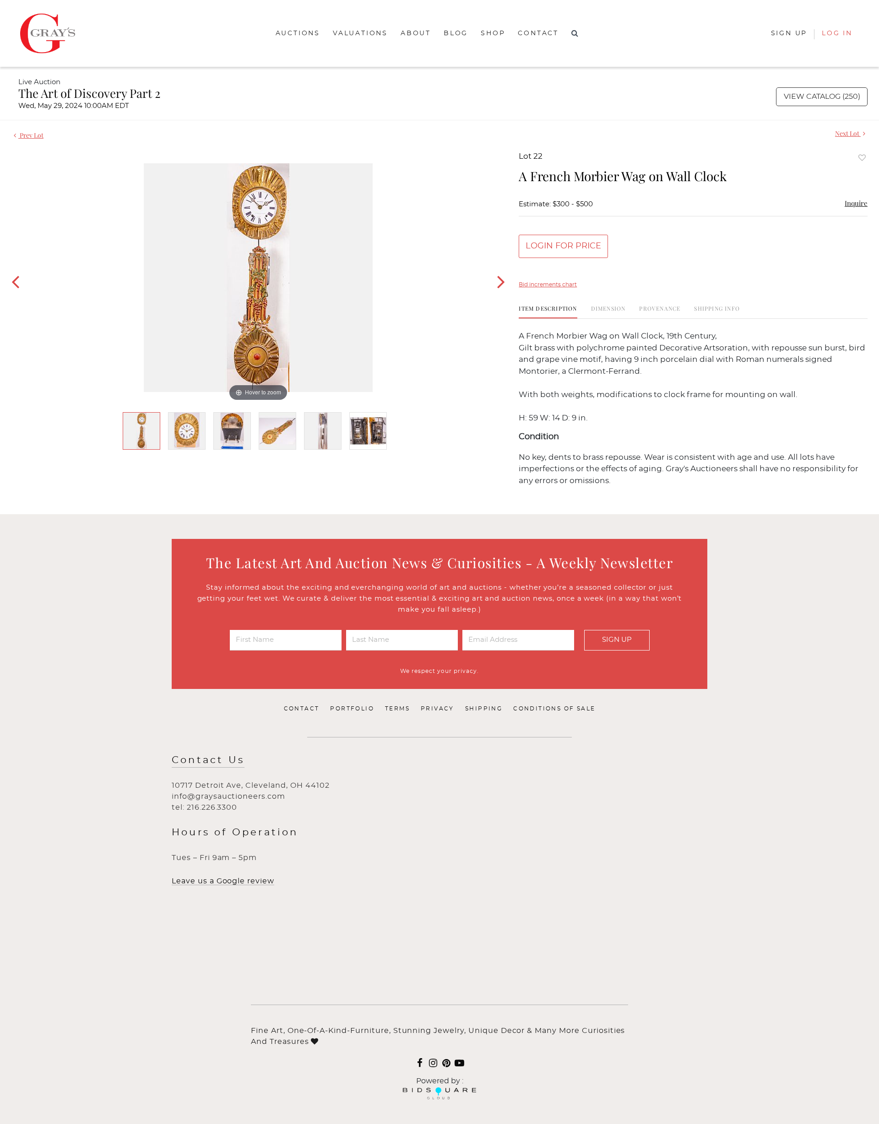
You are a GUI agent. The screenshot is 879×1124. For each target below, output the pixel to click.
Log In (837, 33)
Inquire (856, 203)
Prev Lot (30, 135)
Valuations (360, 33)
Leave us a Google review (223, 881)
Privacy (437, 708)
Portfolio (352, 708)
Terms (397, 708)
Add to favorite (862, 157)
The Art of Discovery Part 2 (89, 93)
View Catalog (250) (822, 96)
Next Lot (848, 133)
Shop (493, 33)
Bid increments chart (548, 284)
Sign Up (617, 639)
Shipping (483, 708)
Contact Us (208, 760)
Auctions (298, 33)
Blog (456, 33)
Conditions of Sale (554, 708)
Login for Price (563, 246)
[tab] (548, 311)
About (416, 33)
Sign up (789, 33)
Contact (538, 33)
